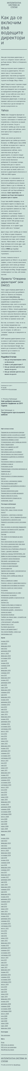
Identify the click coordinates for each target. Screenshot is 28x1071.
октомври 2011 (5, 755)
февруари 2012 (5, 746)
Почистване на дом (7, 466)
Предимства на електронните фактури (12, 432)
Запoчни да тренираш (8, 573)
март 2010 (4, 799)
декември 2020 (6, 651)
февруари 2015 (5, 697)
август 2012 (5, 731)
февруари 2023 (6, 646)
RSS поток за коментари (8, 1047)
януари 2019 (5, 663)
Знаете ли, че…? (6, 474)
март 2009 (4, 829)
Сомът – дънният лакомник (9, 551)
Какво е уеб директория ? (14, 364)
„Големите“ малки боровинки (10, 558)
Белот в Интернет (6, 619)
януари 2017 (5, 680)
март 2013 (4, 714)
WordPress (17, 1065)
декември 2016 (6, 682)
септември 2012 (6, 729)
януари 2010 (5, 804)
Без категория (13, 389)
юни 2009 (4, 821)
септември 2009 (6, 814)
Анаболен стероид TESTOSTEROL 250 (13, 554)
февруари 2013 (5, 717)
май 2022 (4, 648)
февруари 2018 (5, 670)
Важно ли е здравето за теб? (9, 447)
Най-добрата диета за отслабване (11, 452)
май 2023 (4, 643)
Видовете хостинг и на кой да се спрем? (13, 435)
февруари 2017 (5, 678)
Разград (3, 534)
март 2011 (4, 770)
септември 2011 (6, 758)
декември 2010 (6, 777)
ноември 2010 (5, 780)
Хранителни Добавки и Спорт (10, 440)
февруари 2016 (5, 690)
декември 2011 (5, 751)
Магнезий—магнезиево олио (10, 561)
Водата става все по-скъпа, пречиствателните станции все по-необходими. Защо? (11, 498)
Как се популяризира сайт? (9, 483)
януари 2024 (5, 641)
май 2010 (4, 794)
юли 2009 (4, 819)
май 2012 (4, 738)
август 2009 (5, 816)
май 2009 (4, 824)
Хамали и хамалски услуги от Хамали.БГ (13, 437)
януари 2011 (5, 775)
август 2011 (4, 760)
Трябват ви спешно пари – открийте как (13, 617)
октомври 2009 (6, 811)
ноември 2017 (5, 673)
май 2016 (4, 685)
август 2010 (5, 787)
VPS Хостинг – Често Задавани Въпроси (13, 517)
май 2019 (4, 661)
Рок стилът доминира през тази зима (13, 544)
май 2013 (4, 709)
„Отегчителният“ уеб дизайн (10, 622)
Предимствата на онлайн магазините (12, 493)
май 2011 (4, 765)
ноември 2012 (5, 724)
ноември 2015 (5, 692)
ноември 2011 (5, 753)
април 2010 (4, 797)
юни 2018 (4, 668)
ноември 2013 (5, 704)
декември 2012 (6, 721)
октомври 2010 (6, 782)
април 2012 (4, 741)
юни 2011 (4, 763)
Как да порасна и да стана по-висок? (12, 454)
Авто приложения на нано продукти (12, 541)
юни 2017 (4, 675)
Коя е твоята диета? (7, 449)
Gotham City (5, 602)
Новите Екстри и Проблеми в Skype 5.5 (13, 549)
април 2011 (4, 768)
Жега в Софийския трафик (9, 580)
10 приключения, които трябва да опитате (13, 442)
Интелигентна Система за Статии (14, 5)
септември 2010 (6, 785)
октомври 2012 (6, 726)
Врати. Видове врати (7, 444)
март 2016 (4, 687)
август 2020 (5, 653)
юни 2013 (4, 707)
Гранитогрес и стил (7, 624)
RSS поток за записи (7, 1045)
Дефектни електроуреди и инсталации (13, 556)
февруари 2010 (5, 802)
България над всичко (8, 627)
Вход (2, 1042)
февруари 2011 (5, 773)
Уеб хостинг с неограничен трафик (11, 481)
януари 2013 (5, 719)
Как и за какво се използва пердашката (13, 527)
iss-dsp (4, 387)
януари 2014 (5, 699)
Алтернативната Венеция (9, 563)
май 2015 (4, 695)
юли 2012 (4, 734)
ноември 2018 (5, 665)
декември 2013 (6, 702)
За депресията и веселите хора (11, 519)
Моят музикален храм (8, 507)
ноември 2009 (5, 809)
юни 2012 (4, 736)
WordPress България (7, 1049)
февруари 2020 (6, 656)
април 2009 (4, 826)
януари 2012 (5, 748)
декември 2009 (6, 807)
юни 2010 (4, 792)
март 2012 (4, 743)
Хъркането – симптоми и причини (11, 515)
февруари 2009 (6, 831)
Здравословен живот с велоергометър (13, 571)
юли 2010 (4, 790)
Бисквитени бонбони (7, 614)
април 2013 (4, 712)
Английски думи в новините (10, 546)
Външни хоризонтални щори (9, 491)
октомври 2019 (6, 658)
